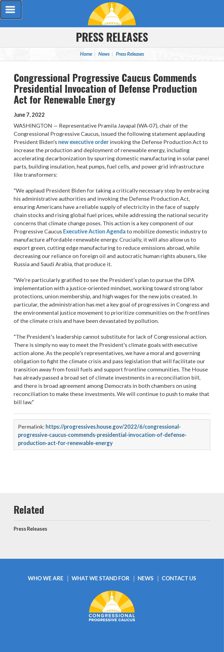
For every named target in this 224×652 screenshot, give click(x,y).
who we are (45, 578)
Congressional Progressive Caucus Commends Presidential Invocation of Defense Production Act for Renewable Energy (105, 88)
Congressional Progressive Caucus (112, 13)
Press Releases (112, 37)
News (104, 54)
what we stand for (100, 578)
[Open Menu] (11, 9)
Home (86, 54)
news (146, 578)
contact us (179, 578)
